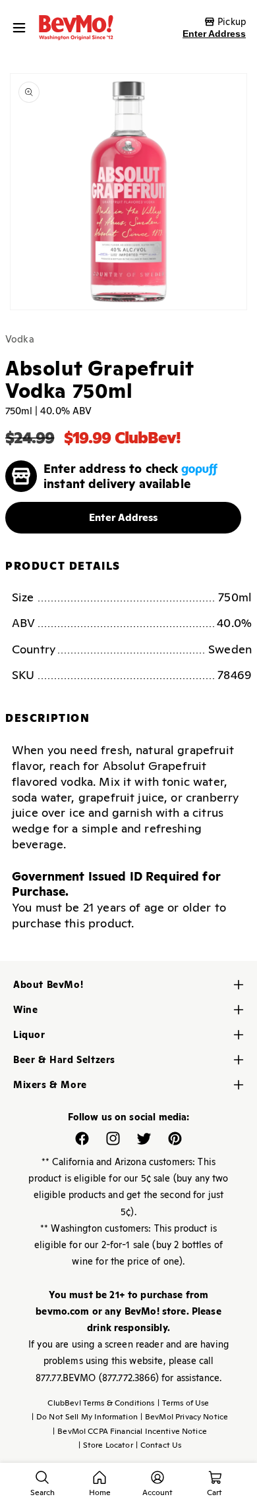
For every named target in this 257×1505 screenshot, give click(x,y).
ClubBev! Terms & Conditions (100, 1403)
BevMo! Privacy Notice (184, 1416)
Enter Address (214, 33)
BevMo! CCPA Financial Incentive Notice (130, 1431)
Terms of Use (183, 1403)
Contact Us (159, 1445)
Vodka (19, 339)
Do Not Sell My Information (85, 1416)
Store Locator (105, 1445)
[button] (22, 27)
